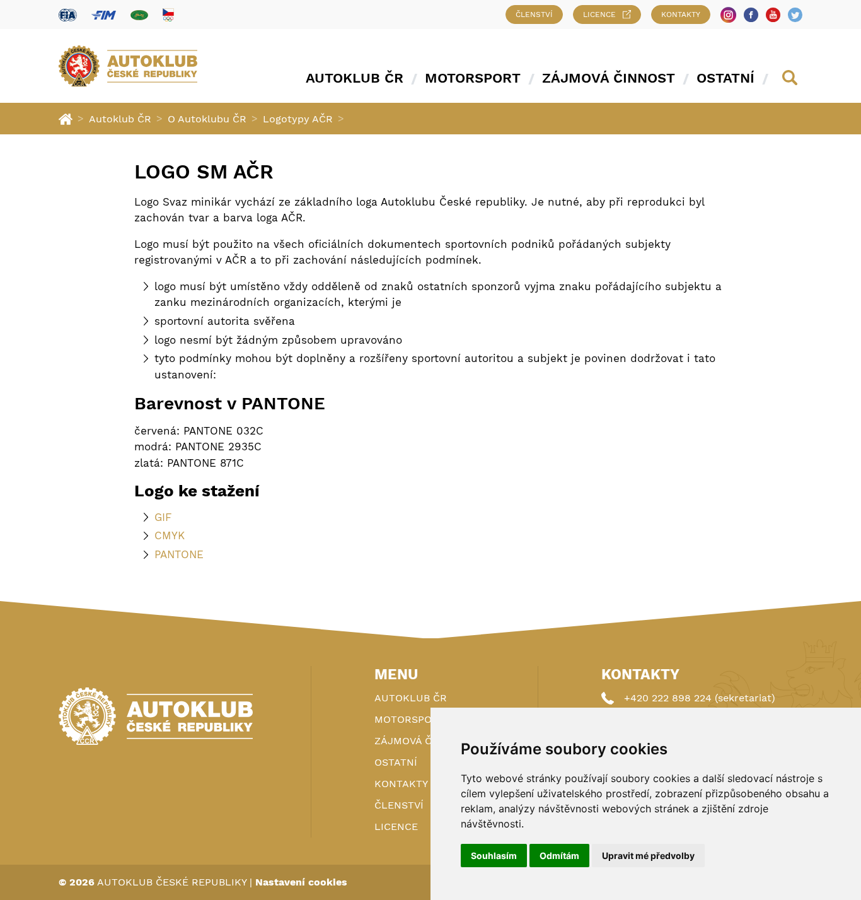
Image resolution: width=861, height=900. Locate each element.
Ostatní (725, 78)
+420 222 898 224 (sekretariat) (699, 698)
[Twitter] (795, 15)
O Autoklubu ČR (207, 119)
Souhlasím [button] (494, 855)
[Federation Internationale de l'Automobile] (68, 14)
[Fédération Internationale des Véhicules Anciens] (139, 14)
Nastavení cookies (301, 882)
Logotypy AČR (298, 119)
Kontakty (680, 14)
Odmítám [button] (559, 855)
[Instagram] (728, 15)
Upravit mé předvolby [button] (648, 855)
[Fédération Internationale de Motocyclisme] (103, 14)
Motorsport (473, 78)
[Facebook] (751, 15)
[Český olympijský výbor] (168, 14)
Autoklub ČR (354, 78)
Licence (599, 14)
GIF (162, 517)
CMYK (169, 535)
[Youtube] (773, 15)
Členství (534, 14)
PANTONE (179, 554)
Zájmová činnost (608, 78)
